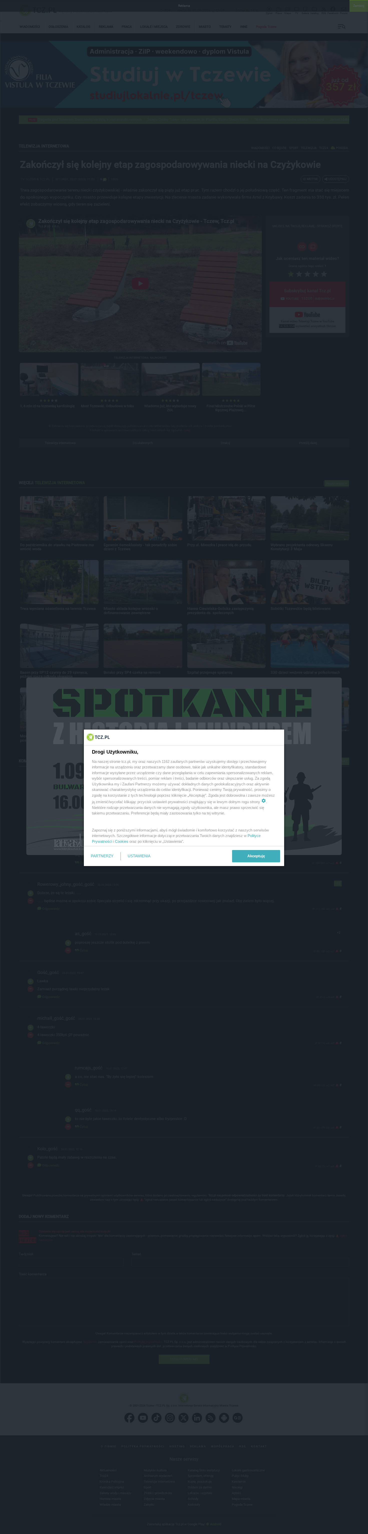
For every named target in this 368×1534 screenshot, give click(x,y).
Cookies (121, 841)
